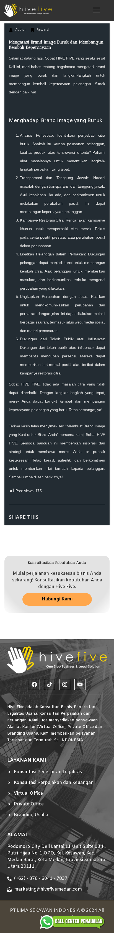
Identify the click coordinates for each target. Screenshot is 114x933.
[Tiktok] (49, 684)
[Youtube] (80, 684)
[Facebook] (34, 684)
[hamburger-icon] (96, 10)
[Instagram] (64, 684)
